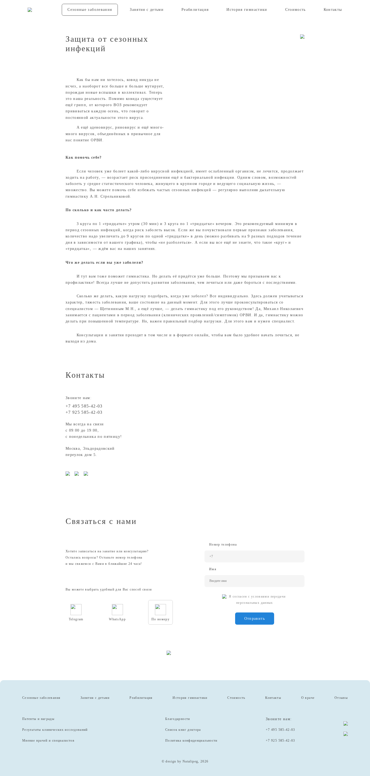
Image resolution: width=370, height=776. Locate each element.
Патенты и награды (38, 719)
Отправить (254, 619)
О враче (308, 698)
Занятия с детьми (147, 10)
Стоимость (295, 10)
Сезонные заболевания (89, 10)
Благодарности (177, 719)
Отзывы (341, 698)
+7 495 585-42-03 (84, 406)
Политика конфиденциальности (191, 740)
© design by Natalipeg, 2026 (185, 761)
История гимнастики (246, 10)
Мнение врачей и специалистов (48, 740)
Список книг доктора (183, 730)
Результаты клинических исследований (55, 730)
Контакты (333, 10)
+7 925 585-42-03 (84, 412)
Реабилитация (195, 10)
